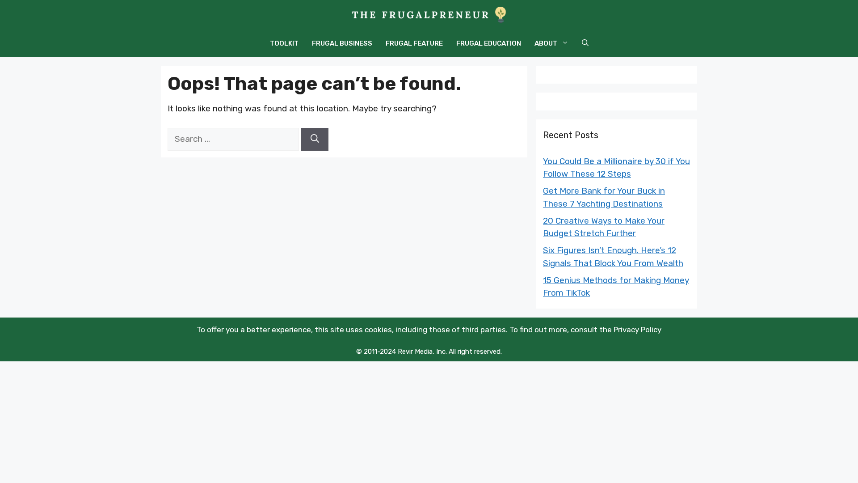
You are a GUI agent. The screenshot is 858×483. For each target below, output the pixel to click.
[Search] (314, 139)
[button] (585, 43)
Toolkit (284, 43)
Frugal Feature (414, 43)
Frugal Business (342, 43)
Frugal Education (488, 43)
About (545, 43)
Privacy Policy (637, 329)
